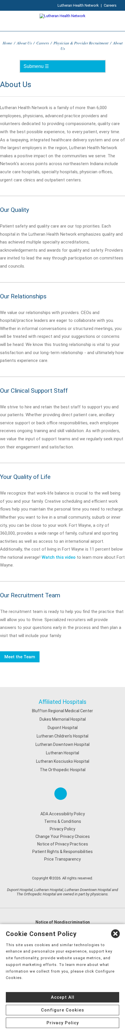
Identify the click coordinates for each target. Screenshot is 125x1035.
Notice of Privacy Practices (62, 844)
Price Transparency (62, 859)
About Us (24, 43)
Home (7, 43)
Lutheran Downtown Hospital (62, 744)
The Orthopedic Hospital (62, 769)
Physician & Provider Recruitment (80, 43)
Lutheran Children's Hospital (62, 736)
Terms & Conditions (62, 821)
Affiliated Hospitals (62, 702)
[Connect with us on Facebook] (60, 793)
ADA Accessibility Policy (62, 814)
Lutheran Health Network (78, 5)
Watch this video (59, 557)
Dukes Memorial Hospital (63, 719)
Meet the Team (19, 656)
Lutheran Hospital (62, 753)
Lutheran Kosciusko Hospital (62, 761)
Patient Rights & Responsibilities (62, 851)
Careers (110, 5)
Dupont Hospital (63, 727)
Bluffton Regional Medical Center (62, 710)
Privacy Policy (62, 829)
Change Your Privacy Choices (62, 836)
